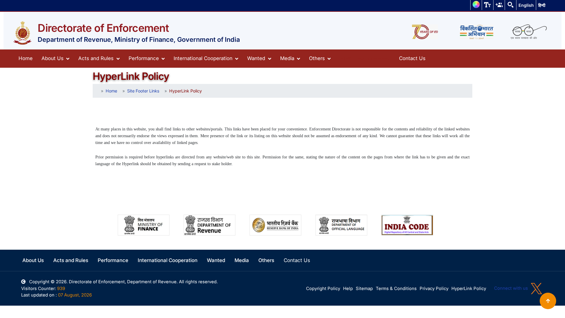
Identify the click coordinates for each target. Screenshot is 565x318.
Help (348, 288)
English (526, 5)
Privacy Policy (434, 288)
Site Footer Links (143, 90)
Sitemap (364, 288)
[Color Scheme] (476, 4)
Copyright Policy (323, 288)
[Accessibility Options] (487, 4)
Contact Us (412, 58)
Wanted (257, 58)
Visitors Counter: (38, 288)
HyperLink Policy (468, 288)
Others (317, 58)
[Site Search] (510, 4)
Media (288, 58)
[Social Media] (499, 4)
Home (26, 58)
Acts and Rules (96, 58)
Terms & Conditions (396, 288)
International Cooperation (204, 58)
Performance (144, 58)
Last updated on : (39, 295)
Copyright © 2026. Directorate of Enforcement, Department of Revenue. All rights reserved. (123, 281)
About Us (53, 58)
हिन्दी (541, 5)
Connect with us (511, 288)
